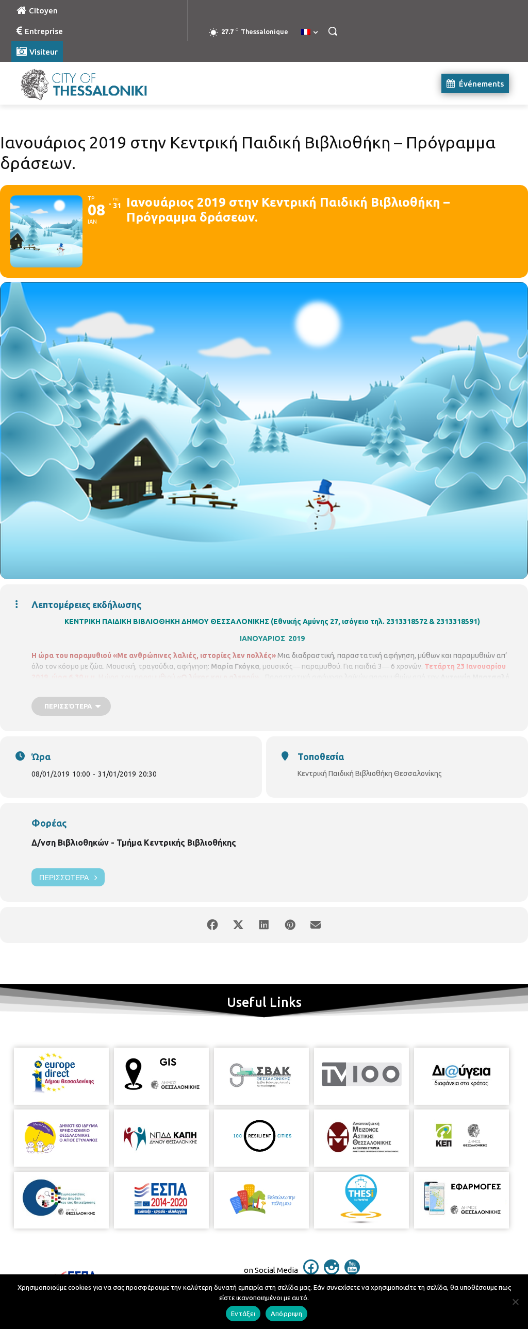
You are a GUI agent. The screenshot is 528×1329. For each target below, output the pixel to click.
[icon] (311, 1272)
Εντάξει (243, 1313)
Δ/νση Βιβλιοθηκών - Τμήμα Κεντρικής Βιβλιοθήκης (133, 842)
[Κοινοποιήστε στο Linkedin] (264, 925)
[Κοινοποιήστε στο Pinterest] (290, 925)
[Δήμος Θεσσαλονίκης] (72, 83)
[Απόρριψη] (515, 1302)
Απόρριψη (286, 1313)
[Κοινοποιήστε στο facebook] (212, 925)
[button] (332, 31)
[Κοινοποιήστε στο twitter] (238, 925)
